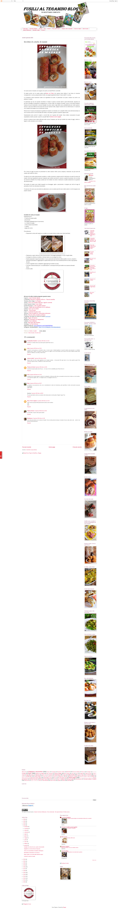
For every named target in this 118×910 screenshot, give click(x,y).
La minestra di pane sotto (34, 311)
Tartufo (39, 780)
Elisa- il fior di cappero (32, 400)
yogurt (59, 780)
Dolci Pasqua (66, 773)
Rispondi (29, 344)
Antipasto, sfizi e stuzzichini (67, 28)
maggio (25, 837)
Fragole (81, 773)
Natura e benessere (25, 777)
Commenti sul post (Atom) (31, 449)
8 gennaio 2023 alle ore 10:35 (41, 367)
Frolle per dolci (88, 773)
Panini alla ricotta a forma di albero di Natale (93, 247)
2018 (24, 866)
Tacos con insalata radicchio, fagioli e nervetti (40, 302)
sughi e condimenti (34, 780)
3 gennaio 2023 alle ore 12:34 (43, 340)
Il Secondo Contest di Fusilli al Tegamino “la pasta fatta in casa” (92, 233)
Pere (55, 777)
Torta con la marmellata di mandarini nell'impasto (33, 850)
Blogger (64, 907)
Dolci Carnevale (49, 773)
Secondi (40, 28)
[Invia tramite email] (40, 331)
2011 (24, 880)
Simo (28, 374)
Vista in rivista (53, 780)
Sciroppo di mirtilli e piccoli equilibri (69, 827)
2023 (24, 824)
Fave (73, 773)
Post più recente (26, 447)
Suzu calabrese (33, 321)
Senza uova (26, 780)
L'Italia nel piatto (31, 332)
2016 (24, 870)
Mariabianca (29, 418)
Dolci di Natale (58, 773)
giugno (25, 835)
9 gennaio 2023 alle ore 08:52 (37, 393)
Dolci (45, 28)
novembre (26, 828)
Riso (50, 779)
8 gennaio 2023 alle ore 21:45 (36, 374)
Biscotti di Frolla (92, 293)
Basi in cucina (85, 28)
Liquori (44, 776)
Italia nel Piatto (50, 93)
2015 (24, 872)
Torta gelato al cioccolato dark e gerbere (74, 852)
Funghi (27, 774)
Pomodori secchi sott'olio (92, 252)
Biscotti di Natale (76, 771)
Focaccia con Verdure (92, 279)
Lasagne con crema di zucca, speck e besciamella (34, 846)
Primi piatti (72, 777)
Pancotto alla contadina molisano (36, 315)
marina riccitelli (30, 358)
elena (28, 348)
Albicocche (24, 771)
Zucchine (69, 780)
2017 (24, 868)
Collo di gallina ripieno (40, 305)
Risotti (54, 779)
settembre (26, 832)
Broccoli (83, 771)
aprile (25, 839)
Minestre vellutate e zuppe (85, 776)
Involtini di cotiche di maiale (29, 856)
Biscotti (48, 28)
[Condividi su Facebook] (44, 331)
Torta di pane (32, 310)
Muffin (92, 776)
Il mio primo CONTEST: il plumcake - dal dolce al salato (93, 240)
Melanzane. (61, 776)
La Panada (38, 301)
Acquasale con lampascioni (37, 319)
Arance (48, 771)
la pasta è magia (80, 774)
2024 (24, 823)
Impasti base (57, 774)
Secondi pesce (79, 779)
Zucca (63, 780)
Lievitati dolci (29, 776)
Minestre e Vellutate (74, 776)
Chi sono (43, 30)
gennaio (26, 845)
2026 (24, 819)
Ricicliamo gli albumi (34, 779)
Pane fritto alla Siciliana (34, 322)
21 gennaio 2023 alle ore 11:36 (39, 418)
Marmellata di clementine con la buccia (31, 852)
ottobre (25, 830)
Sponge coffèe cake (71, 837)
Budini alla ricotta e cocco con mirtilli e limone (69, 847)
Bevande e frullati (36, 30)
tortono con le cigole (55, 116)
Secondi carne (38, 332)
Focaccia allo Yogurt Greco (92, 286)
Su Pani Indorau (34, 324)
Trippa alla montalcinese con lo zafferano (39, 307)
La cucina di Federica (66, 817)
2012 (24, 878)
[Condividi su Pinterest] (45, 331)
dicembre (26, 826)
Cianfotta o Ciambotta (71, 828)
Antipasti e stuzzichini (35, 771)
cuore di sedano (64, 850)
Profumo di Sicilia (31, 367)
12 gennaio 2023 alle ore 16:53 (41, 410)
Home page (25, 28)
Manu (28, 383)
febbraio (26, 843)
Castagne (89, 771)
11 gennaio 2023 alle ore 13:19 (43, 400)
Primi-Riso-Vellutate (33, 28)
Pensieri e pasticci (65, 846)
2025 (24, 821)
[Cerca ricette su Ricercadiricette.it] (64, 863)
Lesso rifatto (39, 304)
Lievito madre (38, 776)
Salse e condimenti (61, 779)
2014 (24, 874)
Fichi (77, 773)
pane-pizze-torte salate (36, 777)
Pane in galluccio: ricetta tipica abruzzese (40, 313)
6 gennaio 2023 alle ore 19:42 (36, 348)
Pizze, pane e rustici (56, 28)
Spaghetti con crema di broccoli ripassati (32, 848)
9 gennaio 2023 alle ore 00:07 (36, 383)
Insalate (64, 774)
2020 (24, 863)
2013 (24, 876)
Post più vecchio (77, 447)
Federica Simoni (30, 410)
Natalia (91, 175)
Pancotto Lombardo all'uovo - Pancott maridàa (42, 299)
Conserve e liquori (77, 28)
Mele (66, 776)
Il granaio (50, 774)
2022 (24, 859)
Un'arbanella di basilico (32, 340)
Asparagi (53, 771)
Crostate (24, 773)
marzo (25, 841)
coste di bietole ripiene (34, 298)
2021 (24, 861)
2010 (24, 881)
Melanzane (55, 776)
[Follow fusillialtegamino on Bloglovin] (28, 806)
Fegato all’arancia (32, 318)
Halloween (38, 774)
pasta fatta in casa (48, 777)
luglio (25, 834)
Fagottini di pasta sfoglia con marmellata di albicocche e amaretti (79, 818)
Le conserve (88, 774)
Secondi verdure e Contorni (90, 779)
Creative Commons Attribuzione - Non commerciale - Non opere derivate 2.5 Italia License (52, 811)
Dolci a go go (64, 836)
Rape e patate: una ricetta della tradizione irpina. (33, 854)
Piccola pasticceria (62, 777)
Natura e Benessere (27, 30)
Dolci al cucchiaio (40, 773)
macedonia (49, 776)
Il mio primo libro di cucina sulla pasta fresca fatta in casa (92, 267)
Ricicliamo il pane (43, 779)
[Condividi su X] (42, 331)
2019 (24, 864)
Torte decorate (45, 780)
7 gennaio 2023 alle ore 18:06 (40, 358)
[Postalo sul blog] (41, 331)
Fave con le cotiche (34, 308)
